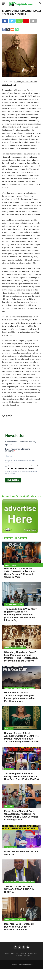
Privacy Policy (33, 953)
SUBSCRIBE (13, 480)
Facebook (18, 955)
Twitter (27, 955)
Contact (23, 953)
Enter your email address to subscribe (17, 450)
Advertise (14, 953)
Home (7, 953)
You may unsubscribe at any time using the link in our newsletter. (21, 472)
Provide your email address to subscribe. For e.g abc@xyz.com (21, 461)
